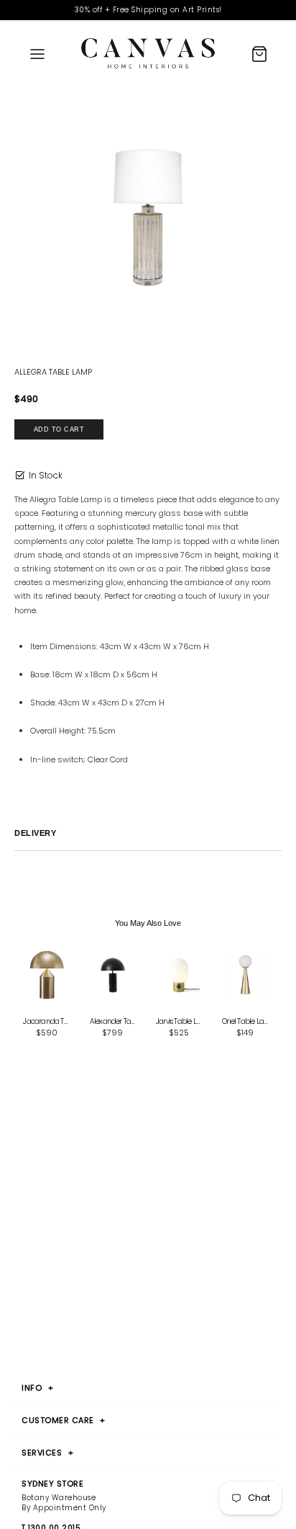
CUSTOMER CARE (64, 1420)
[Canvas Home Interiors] (148, 53)
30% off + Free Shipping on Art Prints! (148, 9)
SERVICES (47, 1453)
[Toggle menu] (37, 53)
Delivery (35, 833)
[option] (148, 218)
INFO (37, 1388)
